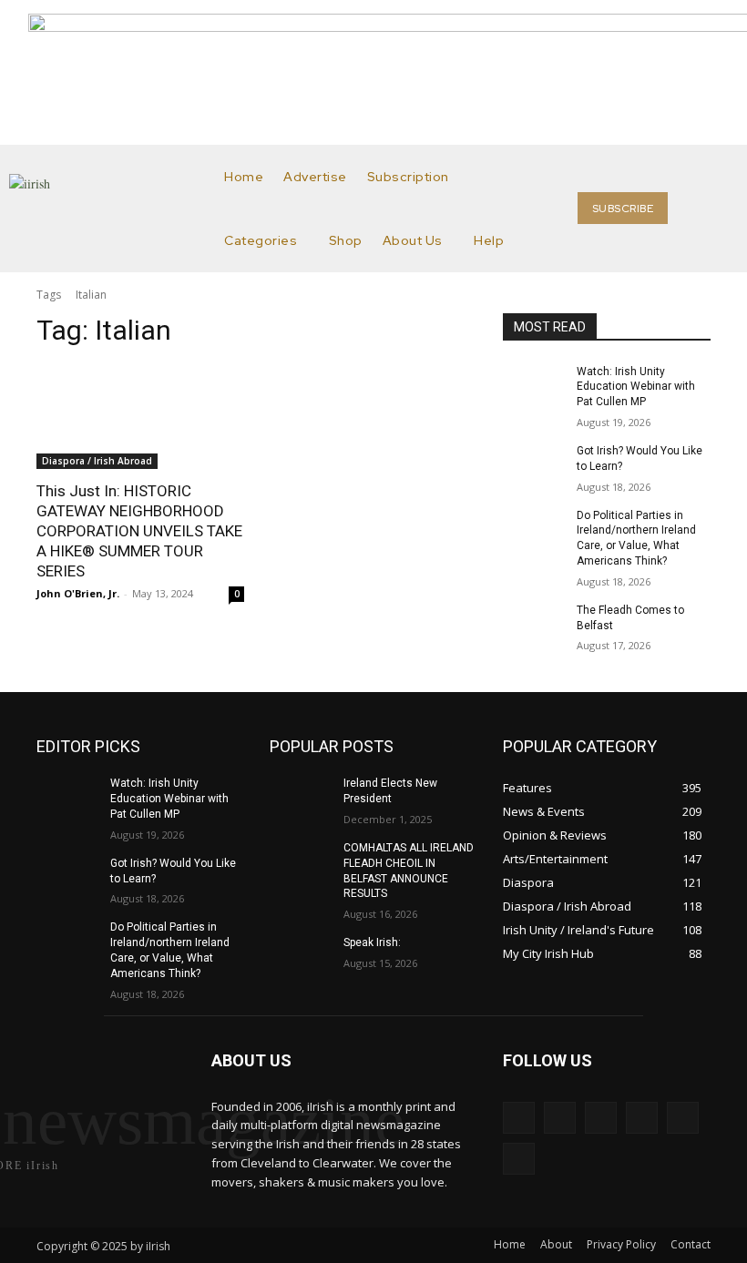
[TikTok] (642, 1118)
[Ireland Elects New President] (301, 798)
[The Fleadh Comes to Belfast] (534, 625)
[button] (716, 208)
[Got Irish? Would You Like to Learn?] (534, 465)
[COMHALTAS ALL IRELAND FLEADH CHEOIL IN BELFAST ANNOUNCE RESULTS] (301, 862)
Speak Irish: (372, 942)
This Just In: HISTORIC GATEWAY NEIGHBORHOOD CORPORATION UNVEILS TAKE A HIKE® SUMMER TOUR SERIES (139, 531)
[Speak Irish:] (301, 957)
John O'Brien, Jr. (77, 593)
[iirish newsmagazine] (114, 208)
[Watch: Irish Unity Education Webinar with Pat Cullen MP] (534, 386)
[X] (683, 1118)
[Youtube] (519, 1159)
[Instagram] (560, 1118)
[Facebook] (519, 1118)
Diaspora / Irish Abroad (97, 460)
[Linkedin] (601, 1118)
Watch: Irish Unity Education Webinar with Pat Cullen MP (636, 387)
